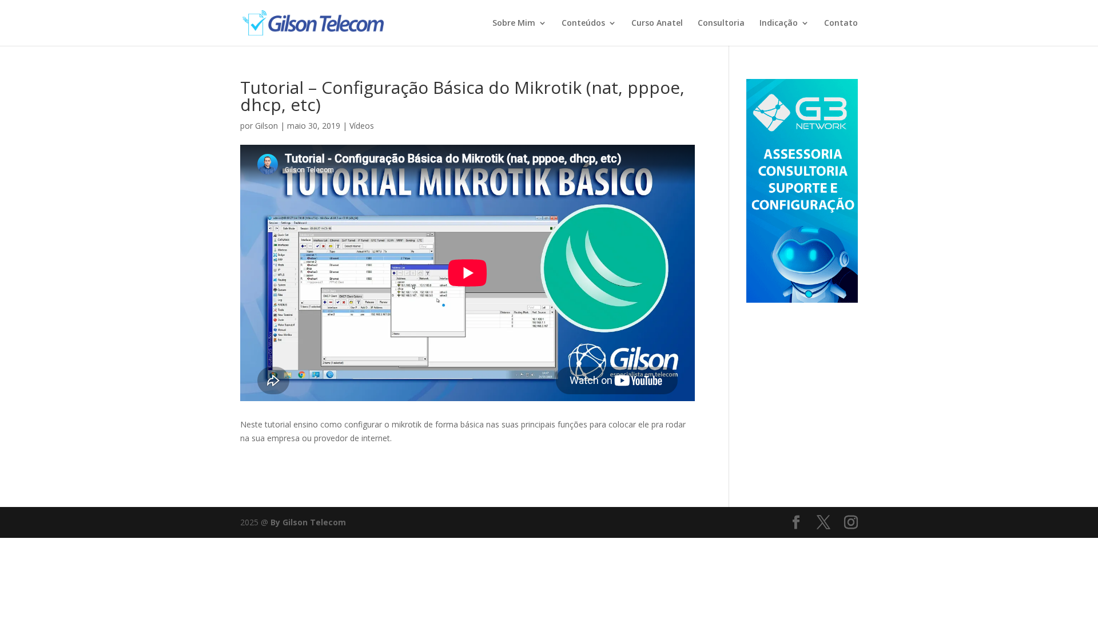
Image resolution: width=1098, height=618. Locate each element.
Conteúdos (583, 23)
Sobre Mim (513, 23)
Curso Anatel (657, 23)
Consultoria (721, 23)
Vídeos (361, 125)
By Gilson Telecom (308, 522)
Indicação (778, 23)
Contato (841, 23)
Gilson (266, 125)
